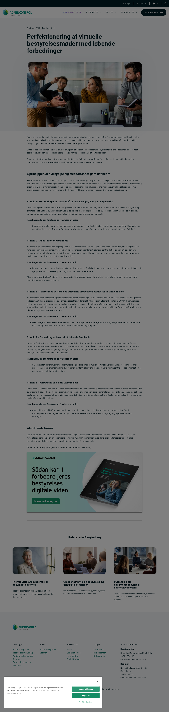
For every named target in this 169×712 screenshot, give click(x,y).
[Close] (97, 682)
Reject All (86, 695)
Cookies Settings (85, 702)
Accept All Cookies (86, 689)
